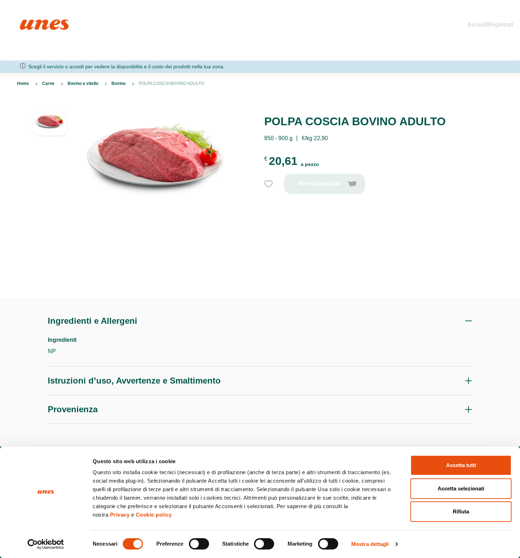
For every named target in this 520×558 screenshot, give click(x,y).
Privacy (120, 515)
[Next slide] (49, 281)
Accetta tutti (461, 465)
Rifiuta (461, 511)
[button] (49, 132)
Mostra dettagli (370, 544)
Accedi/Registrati (490, 25)
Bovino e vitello (83, 83)
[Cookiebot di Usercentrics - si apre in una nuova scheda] (46, 544)
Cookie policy (154, 515)
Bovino (118, 83)
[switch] (199, 544)
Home (27, 22)
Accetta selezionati (461, 488)
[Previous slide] (49, 105)
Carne (48, 83)
